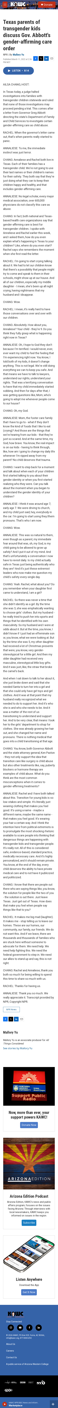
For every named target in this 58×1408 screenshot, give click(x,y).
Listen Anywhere (29, 1279)
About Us (10, 1344)
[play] (5, 1404)
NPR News (11, 1009)
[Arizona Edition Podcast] (29, 1163)
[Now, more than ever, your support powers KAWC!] (29, 1086)
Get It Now (29, 1292)
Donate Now (29, 1125)
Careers (10, 1351)
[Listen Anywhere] (29, 1254)
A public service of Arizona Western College (27, 1364)
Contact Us (11, 1357)
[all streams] (54, 1404)
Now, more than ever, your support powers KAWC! (29, 1114)
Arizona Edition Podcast (29, 1196)
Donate (48, 4)
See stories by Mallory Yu (17, 1048)
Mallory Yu (18, 54)
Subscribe (29, 1222)
